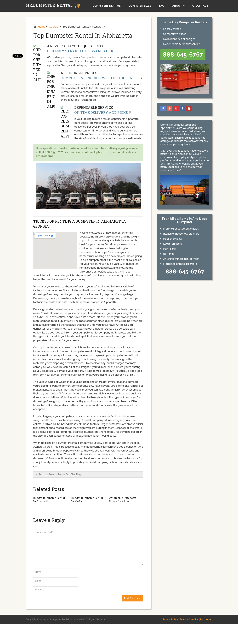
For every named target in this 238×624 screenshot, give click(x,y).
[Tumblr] (182, 108)
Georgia (53, 26)
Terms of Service (189, 619)
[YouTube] (189, 108)
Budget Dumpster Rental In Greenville (49, 499)
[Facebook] (163, 108)
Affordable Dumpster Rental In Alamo (122, 499)
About (177, 5)
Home (41, 26)
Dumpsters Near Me (106, 5)
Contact (201, 5)
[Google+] (169, 108)
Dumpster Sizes (140, 5)
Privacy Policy (170, 619)
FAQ (161, 5)
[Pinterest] (176, 108)
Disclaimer (206, 619)
